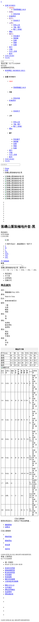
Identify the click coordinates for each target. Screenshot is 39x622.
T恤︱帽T (16, 27)
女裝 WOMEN (10, 5)
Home (7, 168)
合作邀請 (8, 587)
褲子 (11, 34)
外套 (11, 12)
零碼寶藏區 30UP (19, 9)
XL (16, 270)
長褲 (15, 40)
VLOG (7, 57)
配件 (10, 53)
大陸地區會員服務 (11, 581)
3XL (29, 270)
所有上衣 (16, 25)
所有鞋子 (16, 20)
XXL (23, 270)
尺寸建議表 (5, 261)
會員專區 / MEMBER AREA (15, 70)
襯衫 (10, 31)
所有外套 (16, 14)
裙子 (10, 47)
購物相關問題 (10, 570)
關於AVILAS (9, 585)
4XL (35, 270)
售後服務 (8, 577)
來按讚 (7, 545)
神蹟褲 (15, 38)
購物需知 (8, 541)
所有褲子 (16, 36)
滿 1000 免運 (16, 611)
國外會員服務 (10, 579)
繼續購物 (8, 525)
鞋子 (11, 18)
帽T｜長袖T (17, 29)
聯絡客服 (8, 536)
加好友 (7, 549)
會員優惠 (8, 575)
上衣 (11, 23)
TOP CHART (9, 56)
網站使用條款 (10, 590)
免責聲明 (8, 592)
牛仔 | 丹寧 (13, 51)
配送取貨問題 (10, 572)
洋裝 (10, 49)
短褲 (15, 45)
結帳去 (7, 527)
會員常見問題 (10, 568)
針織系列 (12, 16)
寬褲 (15, 42)
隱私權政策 (9, 594)
